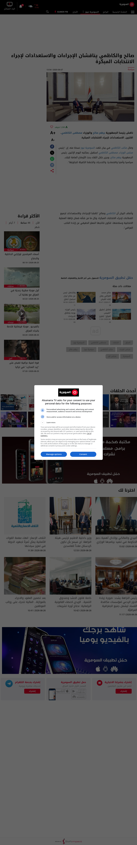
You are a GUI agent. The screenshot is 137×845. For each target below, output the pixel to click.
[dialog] (68, 422)
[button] (68, 422)
